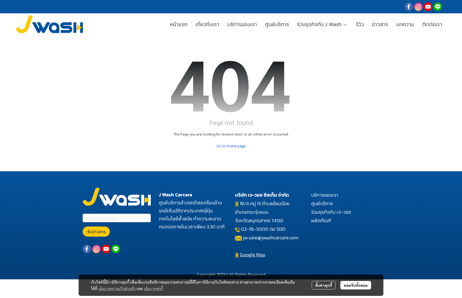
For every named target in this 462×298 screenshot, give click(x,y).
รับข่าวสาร (96, 231)
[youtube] (428, 6)
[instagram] (418, 6)
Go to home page (231, 145)
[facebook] (409, 6)
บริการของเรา (324, 194)
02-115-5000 (254, 229)
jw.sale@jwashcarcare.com (270, 237)
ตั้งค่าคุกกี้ (323, 285)
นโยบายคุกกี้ (153, 288)
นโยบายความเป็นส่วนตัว (117, 288)
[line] (437, 6)
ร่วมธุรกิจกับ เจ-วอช (331, 212)
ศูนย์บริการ (322, 203)
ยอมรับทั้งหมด (356, 285)
